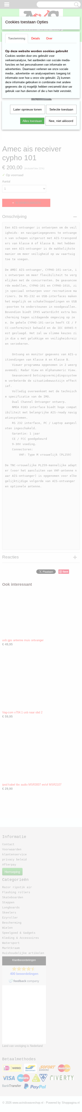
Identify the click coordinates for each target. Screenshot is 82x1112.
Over (49, 38)
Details (35, 38)
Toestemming (16, 38)
